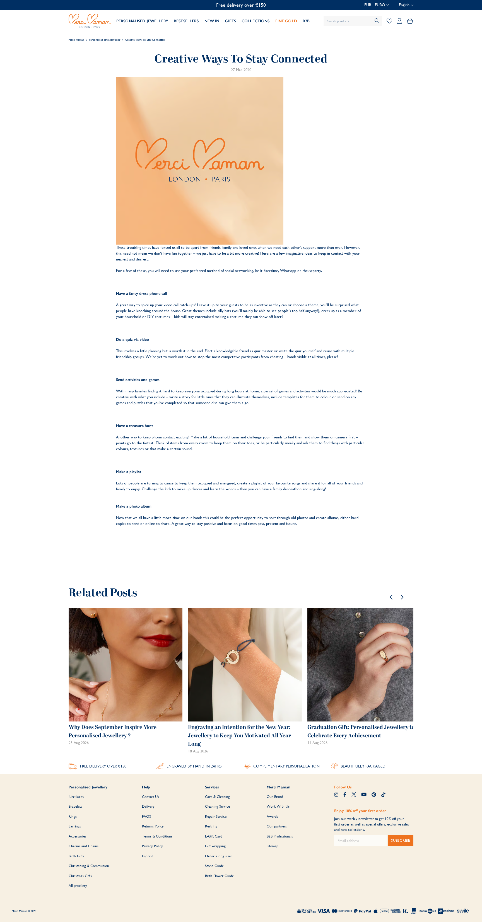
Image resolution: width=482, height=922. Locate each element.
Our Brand (275, 797)
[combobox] (353, 21)
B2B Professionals (280, 836)
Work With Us (278, 806)
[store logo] (90, 21)
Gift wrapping (215, 846)
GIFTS (230, 21)
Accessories (77, 836)
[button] (376, 5)
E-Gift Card (213, 836)
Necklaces (76, 797)
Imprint (147, 856)
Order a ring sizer (218, 856)
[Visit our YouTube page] (364, 795)
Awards (272, 816)
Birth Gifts (76, 856)
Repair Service (215, 816)
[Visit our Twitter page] (353, 795)
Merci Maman (76, 39)
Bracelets (75, 806)
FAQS (146, 816)
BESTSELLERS (186, 21)
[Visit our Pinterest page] (374, 795)
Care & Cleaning (217, 797)
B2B (306, 21)
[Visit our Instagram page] (336, 795)
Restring (211, 826)
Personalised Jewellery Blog (104, 39)
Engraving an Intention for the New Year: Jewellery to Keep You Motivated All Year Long (239, 735)
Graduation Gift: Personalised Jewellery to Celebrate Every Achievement (361, 731)
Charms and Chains (83, 846)
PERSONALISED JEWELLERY (142, 21)
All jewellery (78, 886)
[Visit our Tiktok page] (383, 795)
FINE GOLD (286, 21)
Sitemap (272, 846)
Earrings (75, 826)
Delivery (148, 806)
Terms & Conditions (157, 836)
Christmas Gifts (80, 876)
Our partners (277, 826)
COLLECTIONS (256, 21)
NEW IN (212, 21)
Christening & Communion (89, 866)
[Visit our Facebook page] (344, 795)
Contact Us (150, 797)
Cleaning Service (217, 806)
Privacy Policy (152, 846)
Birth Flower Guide (219, 876)
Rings (73, 816)
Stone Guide (214, 866)
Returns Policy (153, 826)
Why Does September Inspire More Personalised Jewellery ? (112, 731)
